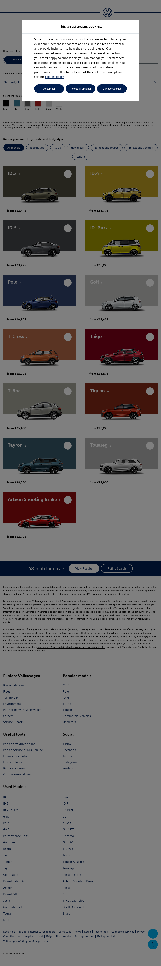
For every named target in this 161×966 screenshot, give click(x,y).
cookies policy (54, 77)
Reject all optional (80, 88)
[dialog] (80, 483)
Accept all (49, 88)
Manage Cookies (112, 88)
